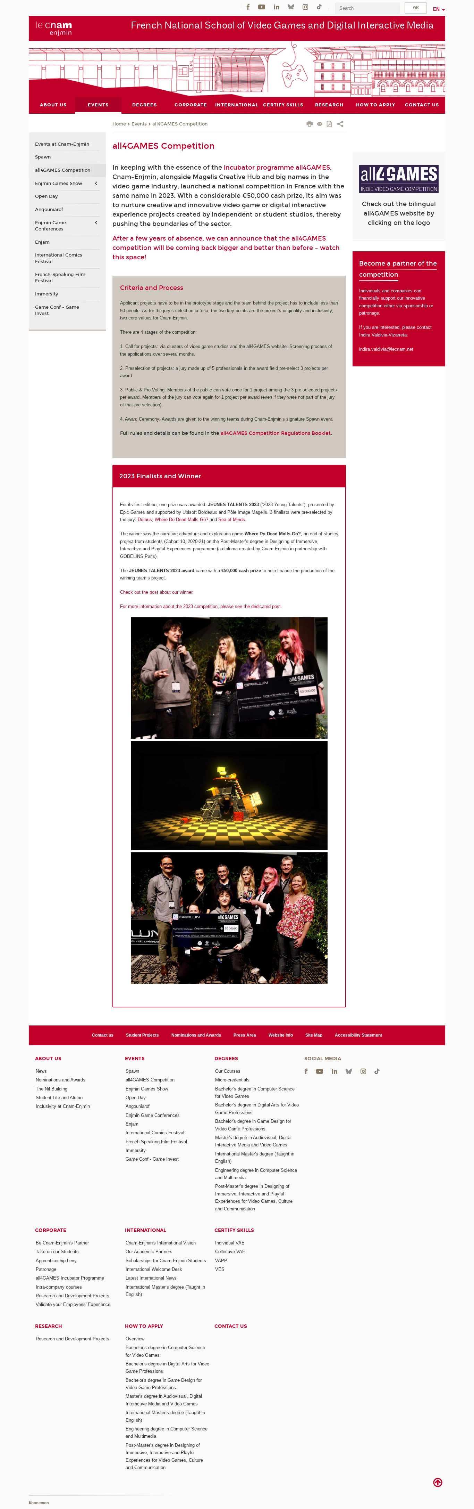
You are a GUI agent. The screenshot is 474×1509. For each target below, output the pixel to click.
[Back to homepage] (54, 28)
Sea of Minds (231, 519)
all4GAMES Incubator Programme (70, 1278)
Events (139, 124)
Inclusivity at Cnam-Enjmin (63, 1106)
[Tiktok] (319, 6)
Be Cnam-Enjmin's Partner (62, 1243)
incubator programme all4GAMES (277, 167)
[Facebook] (248, 6)
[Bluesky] (291, 6)
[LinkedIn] (277, 6)
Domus (145, 519)
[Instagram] (305, 6)
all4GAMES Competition (180, 124)
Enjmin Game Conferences (50, 226)
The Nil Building (51, 1089)
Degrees (226, 1059)
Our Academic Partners (149, 1251)
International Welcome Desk (154, 1269)
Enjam (42, 242)
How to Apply (144, 1326)
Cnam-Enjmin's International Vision (161, 1243)
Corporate (50, 1230)
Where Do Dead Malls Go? (181, 519)
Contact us (102, 1035)
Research (48, 1326)
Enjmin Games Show (58, 183)
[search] (367, 8)
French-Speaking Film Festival (60, 278)
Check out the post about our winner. (157, 592)
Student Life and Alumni (60, 1097)
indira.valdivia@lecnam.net (386, 349)
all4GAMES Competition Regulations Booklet (276, 433)
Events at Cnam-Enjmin (62, 144)
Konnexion (39, 1503)
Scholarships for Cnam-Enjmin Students (166, 1260)
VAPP (221, 1260)
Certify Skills (234, 1230)
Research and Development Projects (72, 1295)
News (41, 1071)
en (436, 9)
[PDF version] (330, 124)
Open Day (46, 196)
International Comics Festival (58, 258)
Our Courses (227, 1071)
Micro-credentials (232, 1079)
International (145, 1230)
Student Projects (142, 1035)
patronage (369, 313)
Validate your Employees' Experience (73, 1304)
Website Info (281, 1035)
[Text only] (320, 124)
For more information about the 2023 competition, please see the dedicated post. (201, 606)
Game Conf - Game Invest (57, 310)
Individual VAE (230, 1243)
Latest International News (151, 1278)
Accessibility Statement (358, 1035)
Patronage (46, 1269)
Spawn (43, 157)
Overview (135, 1338)
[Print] (310, 124)
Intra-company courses (59, 1287)
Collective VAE (230, 1251)
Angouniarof (49, 209)
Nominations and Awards (196, 1035)
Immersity (46, 294)
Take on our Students (57, 1251)
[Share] (340, 124)
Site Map (313, 1035)
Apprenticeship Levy (56, 1260)
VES (220, 1269)
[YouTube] (261, 6)
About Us (48, 1059)
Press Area (245, 1035)
